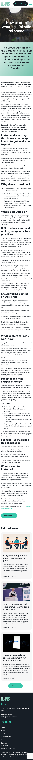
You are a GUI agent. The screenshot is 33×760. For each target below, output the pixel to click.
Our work (4, 733)
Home (3, 727)
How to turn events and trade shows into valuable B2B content (16, 607)
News (3, 740)
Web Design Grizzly (7, 757)
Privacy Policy (6, 745)
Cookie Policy (24, 755)
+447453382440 (7, 714)
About (3, 730)
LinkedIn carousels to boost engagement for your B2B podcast (14, 658)
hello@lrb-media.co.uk (9, 717)
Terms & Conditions (8, 748)
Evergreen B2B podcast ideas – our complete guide (15, 558)
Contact (4, 743)
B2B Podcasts (6, 737)
